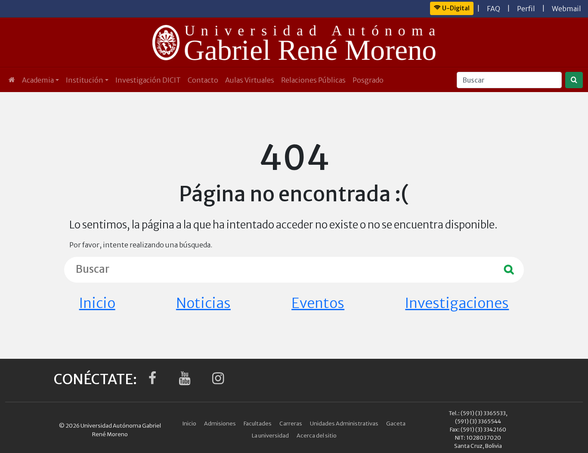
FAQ (493, 8)
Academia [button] (38, 80)
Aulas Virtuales (249, 80)
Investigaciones (457, 303)
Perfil (526, 8)
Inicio (97, 303)
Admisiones (220, 423)
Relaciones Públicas (313, 80)
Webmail (566, 8)
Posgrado (368, 80)
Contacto (203, 80)
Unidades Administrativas (344, 423)
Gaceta (395, 423)
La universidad (270, 435)
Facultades (258, 423)
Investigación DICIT (148, 80)
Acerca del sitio (317, 435)
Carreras (290, 423)
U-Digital (455, 8)
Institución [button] (84, 80)
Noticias (203, 303)
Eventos (317, 303)
